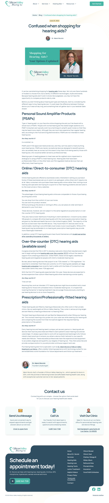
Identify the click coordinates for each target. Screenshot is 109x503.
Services (70, 457)
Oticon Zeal (87, 454)
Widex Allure (87, 460)
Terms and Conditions (71, 479)
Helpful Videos (72, 472)
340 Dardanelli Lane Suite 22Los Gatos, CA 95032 (88, 430)
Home (69, 451)
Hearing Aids (71, 460)
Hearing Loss (72, 463)
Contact (70, 483)
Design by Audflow (98, 495)
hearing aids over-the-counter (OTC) (54, 253)
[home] (15, 3)
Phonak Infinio (88, 466)
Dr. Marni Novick (38, 363)
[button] (36, 4)
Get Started (96, 4)
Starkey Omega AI (89, 457)
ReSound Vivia (88, 463)
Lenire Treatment (73, 469)
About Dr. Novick (73, 454)
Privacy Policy (72, 475)
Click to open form (20, 429)
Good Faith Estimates (91, 472)
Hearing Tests (72, 466)
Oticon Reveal (88, 451)
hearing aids (53, 91)
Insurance (87, 469)
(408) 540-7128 (55, 429)
